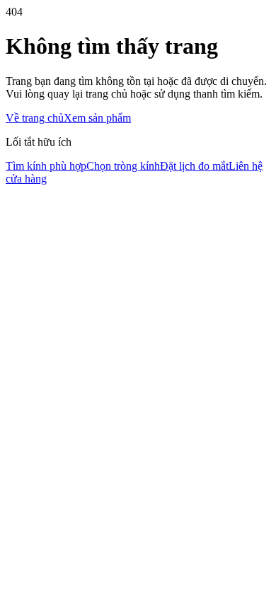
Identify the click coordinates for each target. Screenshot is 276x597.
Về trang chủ (35, 118)
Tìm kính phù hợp (46, 166)
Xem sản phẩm (97, 118)
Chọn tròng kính (123, 166)
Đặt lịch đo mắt (194, 166)
